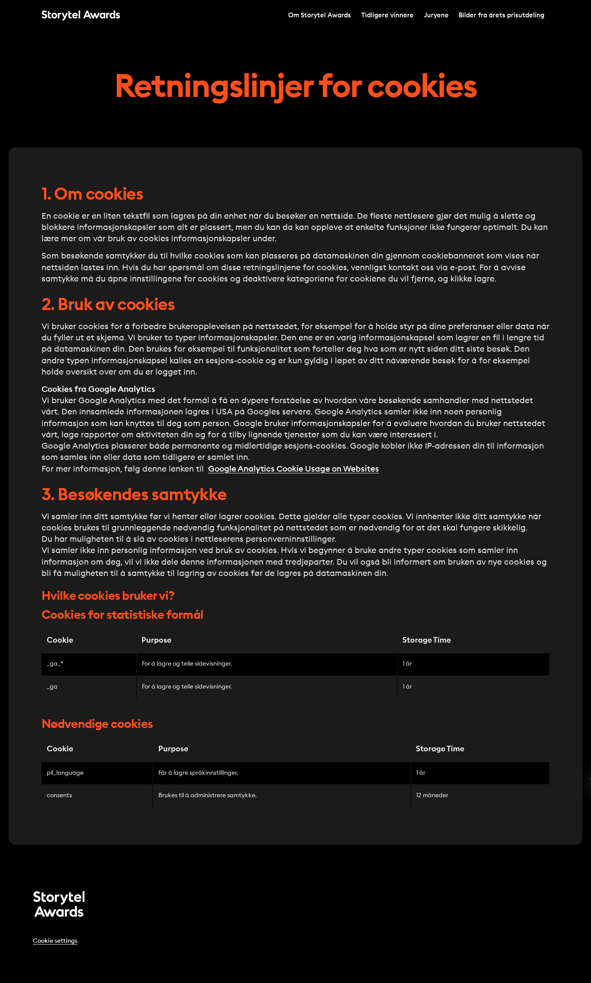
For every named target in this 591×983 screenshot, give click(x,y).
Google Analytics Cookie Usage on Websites (293, 469)
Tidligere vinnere (387, 15)
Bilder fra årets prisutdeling (501, 15)
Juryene (436, 15)
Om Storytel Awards (319, 15)
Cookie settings (55, 941)
